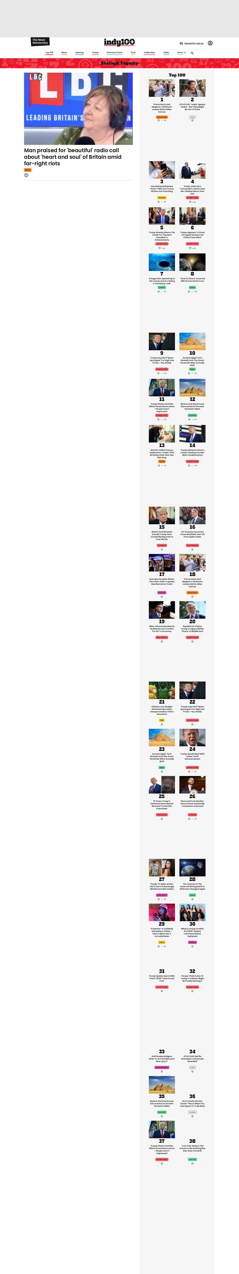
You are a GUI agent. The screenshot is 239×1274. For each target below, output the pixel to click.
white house (162, 815)
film (161, 720)
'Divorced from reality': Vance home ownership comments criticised (192, 803)
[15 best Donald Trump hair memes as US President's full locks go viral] (162, 1212)
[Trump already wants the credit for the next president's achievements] (162, 215)
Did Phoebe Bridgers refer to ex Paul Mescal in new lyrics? (162, 1059)
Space (192, 895)
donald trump (192, 198)
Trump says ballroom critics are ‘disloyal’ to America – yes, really (192, 1231)
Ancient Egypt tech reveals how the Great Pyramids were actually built (192, 362)
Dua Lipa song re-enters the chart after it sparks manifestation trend (161, 581)
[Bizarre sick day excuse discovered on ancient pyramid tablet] (192, 387)
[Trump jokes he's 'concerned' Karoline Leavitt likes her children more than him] (192, 169)
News (64, 52)
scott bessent (192, 545)
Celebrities (149, 52)
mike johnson (162, 637)
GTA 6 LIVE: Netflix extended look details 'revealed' (192, 1059)
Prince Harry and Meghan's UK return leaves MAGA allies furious (162, 108)
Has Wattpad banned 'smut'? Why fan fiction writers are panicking (162, 189)
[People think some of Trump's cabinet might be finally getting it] (192, 959)
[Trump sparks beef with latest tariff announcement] (192, 737)
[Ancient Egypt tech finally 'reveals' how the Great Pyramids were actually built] (192, 341)
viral (161, 1242)
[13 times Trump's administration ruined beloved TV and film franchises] (162, 784)
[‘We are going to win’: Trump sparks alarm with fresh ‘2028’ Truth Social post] (162, 959)
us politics (162, 545)
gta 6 (192, 117)
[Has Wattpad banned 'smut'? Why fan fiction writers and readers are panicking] (162, 169)
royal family (162, 117)
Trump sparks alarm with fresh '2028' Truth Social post (162, 978)
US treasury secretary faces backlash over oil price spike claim (192, 534)
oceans (162, 287)
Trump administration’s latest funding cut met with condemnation (192, 452)
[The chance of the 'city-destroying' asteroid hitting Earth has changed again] (192, 867)
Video (166, 52)
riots (27, 170)
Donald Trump (162, 369)
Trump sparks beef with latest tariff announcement (192, 756)
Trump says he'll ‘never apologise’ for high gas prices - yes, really (162, 360)
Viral (133, 52)
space (192, 287)
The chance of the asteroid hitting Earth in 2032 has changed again (192, 886)
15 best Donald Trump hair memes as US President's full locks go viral (161, 1232)
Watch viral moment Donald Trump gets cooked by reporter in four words (162, 536)
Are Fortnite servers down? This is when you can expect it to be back (192, 1103)
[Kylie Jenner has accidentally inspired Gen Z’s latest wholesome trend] (162, 867)
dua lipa (162, 593)
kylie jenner (161, 895)
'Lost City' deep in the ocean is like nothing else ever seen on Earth (192, 1148)
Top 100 (49, 52)
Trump (95, 52)
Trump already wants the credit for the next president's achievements (162, 236)
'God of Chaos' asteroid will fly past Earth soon (192, 279)
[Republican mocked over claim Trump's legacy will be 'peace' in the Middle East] (192, 609)
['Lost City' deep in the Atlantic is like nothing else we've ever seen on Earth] (192, 1129)
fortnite (192, 1112)
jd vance (192, 815)
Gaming (79, 52)
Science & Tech (114, 52)
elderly (161, 461)
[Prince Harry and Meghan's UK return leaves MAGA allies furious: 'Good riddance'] (162, 87)
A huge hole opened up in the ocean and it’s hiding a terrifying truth (162, 281)
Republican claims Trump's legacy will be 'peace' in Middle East (192, 629)
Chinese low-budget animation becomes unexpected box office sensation (162, 710)
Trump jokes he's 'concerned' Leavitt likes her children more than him (192, 190)
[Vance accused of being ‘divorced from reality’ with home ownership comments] (192, 784)
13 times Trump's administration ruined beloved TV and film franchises (161, 805)
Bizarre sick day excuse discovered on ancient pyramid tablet (192, 406)
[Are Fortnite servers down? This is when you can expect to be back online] (192, 1084)
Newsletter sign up (194, 43)
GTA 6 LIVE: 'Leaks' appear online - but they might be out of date (192, 107)
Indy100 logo (119, 43)
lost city (192, 1159)
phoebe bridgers (162, 1067)
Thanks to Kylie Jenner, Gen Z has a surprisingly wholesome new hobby (162, 886)
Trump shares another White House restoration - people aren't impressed (162, 408)
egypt (192, 369)
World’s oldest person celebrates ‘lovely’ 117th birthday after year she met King (162, 454)
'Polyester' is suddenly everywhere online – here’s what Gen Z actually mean (161, 932)
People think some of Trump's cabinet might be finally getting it (192, 978)
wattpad (162, 198)
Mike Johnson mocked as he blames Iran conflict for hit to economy (162, 629)
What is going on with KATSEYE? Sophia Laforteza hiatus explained (192, 932)
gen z (162, 942)
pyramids (192, 415)
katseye (192, 942)
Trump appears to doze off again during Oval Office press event (192, 235)
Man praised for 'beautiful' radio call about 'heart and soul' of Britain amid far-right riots (73, 157)
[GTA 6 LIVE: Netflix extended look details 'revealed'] (192, 1039)
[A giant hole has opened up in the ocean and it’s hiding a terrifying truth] (162, 261)
